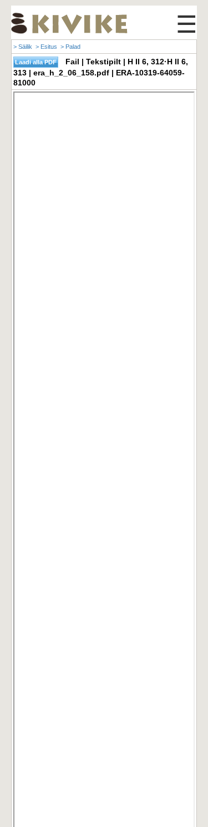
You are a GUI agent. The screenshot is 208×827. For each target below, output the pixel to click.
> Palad (70, 46)
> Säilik (22, 46)
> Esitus (46, 46)
